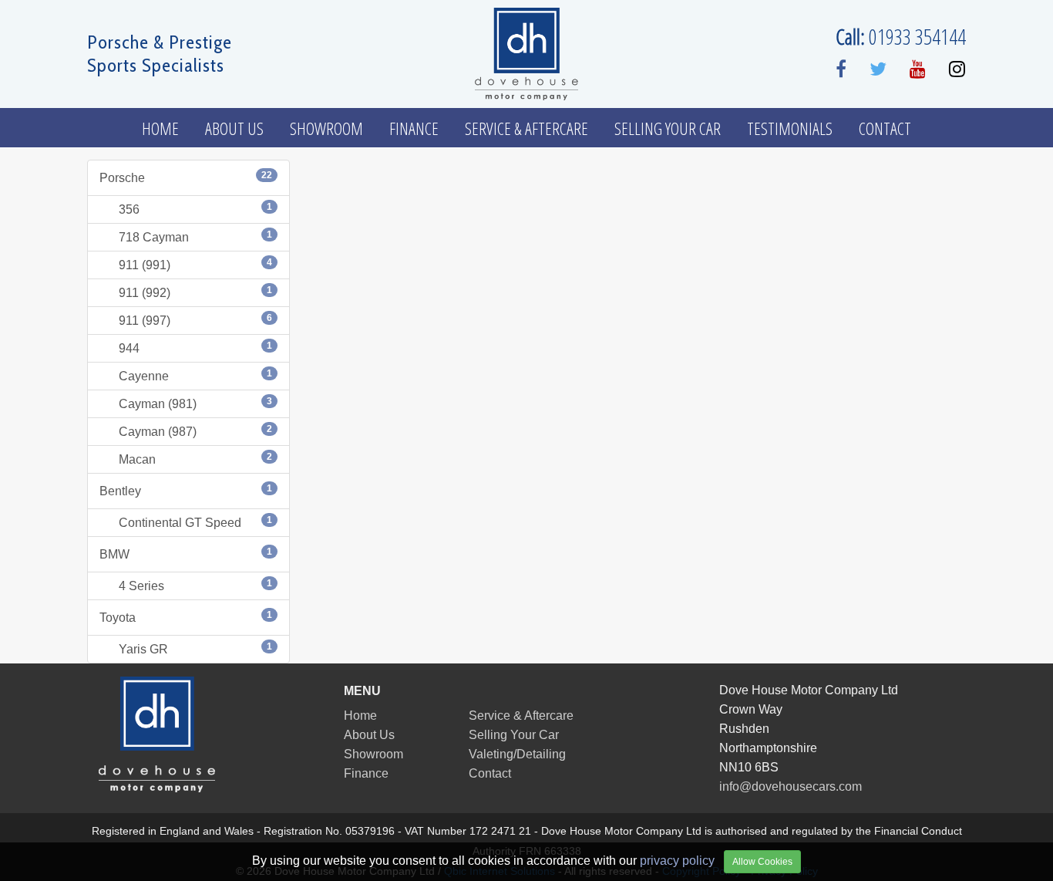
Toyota (185, 616)
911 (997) (195, 319)
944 (195, 347)
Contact (885, 128)
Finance (414, 128)
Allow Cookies (762, 861)
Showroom (326, 128)
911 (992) (195, 292)
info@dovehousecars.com (790, 786)
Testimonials (790, 128)
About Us (234, 128)
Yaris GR (195, 648)
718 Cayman (195, 236)
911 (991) (195, 264)
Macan (195, 458)
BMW (185, 553)
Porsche (185, 177)
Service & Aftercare (526, 128)
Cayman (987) (195, 431)
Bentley (185, 490)
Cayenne (195, 375)
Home (160, 128)
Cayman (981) (195, 403)
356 (195, 208)
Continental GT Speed (195, 522)
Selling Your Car (667, 128)
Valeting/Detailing (517, 754)
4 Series (195, 585)
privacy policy (677, 860)
